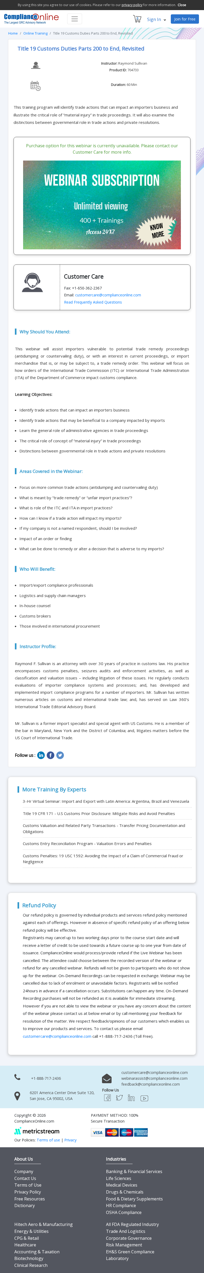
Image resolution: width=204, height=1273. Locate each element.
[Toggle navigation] (74, 19)
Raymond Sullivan (132, 63)
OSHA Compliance (124, 1212)
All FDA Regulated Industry (132, 1224)
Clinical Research (31, 1265)
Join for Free (185, 19)
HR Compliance (121, 1205)
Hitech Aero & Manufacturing (43, 1224)
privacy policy (132, 5)
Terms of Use (27, 1185)
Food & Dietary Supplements (134, 1199)
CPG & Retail (26, 1238)
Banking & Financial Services (134, 1171)
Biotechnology (28, 1258)
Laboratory (117, 1258)
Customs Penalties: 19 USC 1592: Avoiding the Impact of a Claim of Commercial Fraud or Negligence (103, 858)
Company (23, 1171)
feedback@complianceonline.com (150, 1084)
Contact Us (25, 1178)
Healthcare (25, 1245)
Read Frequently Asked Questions (93, 302)
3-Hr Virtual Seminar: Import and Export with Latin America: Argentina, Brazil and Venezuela (106, 801)
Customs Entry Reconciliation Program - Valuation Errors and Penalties (87, 843)
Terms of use (48, 1139)
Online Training (35, 33)
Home (13, 33)
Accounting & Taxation (37, 1252)
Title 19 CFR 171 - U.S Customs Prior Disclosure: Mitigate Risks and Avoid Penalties (99, 813)
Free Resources (29, 1199)
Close (182, 5)
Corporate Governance (129, 1238)
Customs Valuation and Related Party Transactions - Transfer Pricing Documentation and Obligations (104, 828)
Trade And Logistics (125, 1231)
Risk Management (124, 1245)
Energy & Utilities (31, 1231)
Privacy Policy (27, 1192)
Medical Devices (121, 1185)
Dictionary (24, 1205)
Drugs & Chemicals (124, 1192)
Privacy (70, 1139)
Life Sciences (118, 1178)
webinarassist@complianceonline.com (154, 1078)
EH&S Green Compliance (130, 1252)
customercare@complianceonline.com (108, 294)
